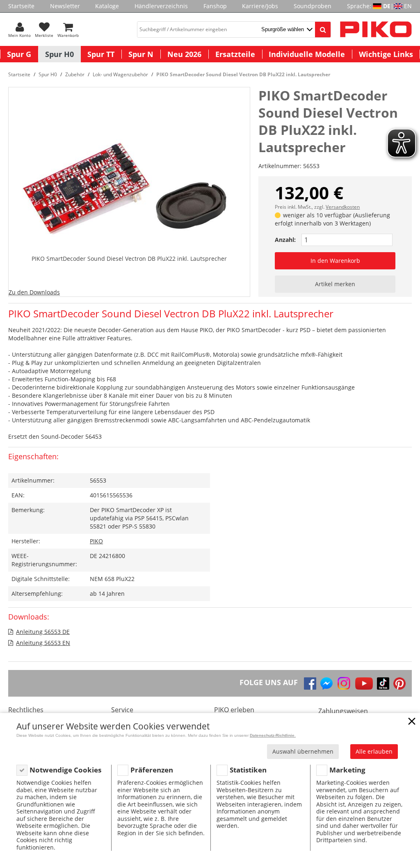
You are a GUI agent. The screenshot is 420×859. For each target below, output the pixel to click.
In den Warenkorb (335, 260)
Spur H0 (59, 54)
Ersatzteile (235, 54)
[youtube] (364, 683)
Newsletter (65, 6)
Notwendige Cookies (65, 770)
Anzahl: (285, 240)
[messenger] (326, 683)
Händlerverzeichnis (161, 6)
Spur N (140, 54)
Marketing (347, 770)
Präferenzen (151, 770)
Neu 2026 (184, 54)
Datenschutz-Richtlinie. (273, 735)
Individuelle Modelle (307, 54)
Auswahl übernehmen (302, 751)
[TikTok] (383, 683)
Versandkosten (343, 206)
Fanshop (215, 6)
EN (408, 6)
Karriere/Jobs (260, 6)
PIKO (96, 541)
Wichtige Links (386, 54)
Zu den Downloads (34, 292)
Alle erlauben (374, 751)
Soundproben (312, 6)
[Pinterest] (399, 683)
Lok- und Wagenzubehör (120, 74)
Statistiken (248, 770)
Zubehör (74, 74)
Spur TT (100, 54)
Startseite (21, 6)
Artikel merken (335, 284)
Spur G (19, 54)
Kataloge (107, 6)
